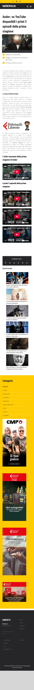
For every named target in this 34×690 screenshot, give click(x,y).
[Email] (27, 263)
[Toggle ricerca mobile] (27, 6)
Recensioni (6, 394)
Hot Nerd (22, 57)
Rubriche (6, 401)
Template (6, 415)
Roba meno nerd (8, 404)
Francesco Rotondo (17, 667)
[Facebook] (5, 263)
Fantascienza (15, 57)
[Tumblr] (22, 263)
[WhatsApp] (18, 263)
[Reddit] (14, 263)
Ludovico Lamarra (17, 63)
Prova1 (5, 412)
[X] (9, 263)
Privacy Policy (5, 631)
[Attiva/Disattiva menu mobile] (31, 6)
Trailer (10, 60)
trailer (25, 73)
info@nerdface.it (6, 625)
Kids (4, 408)
